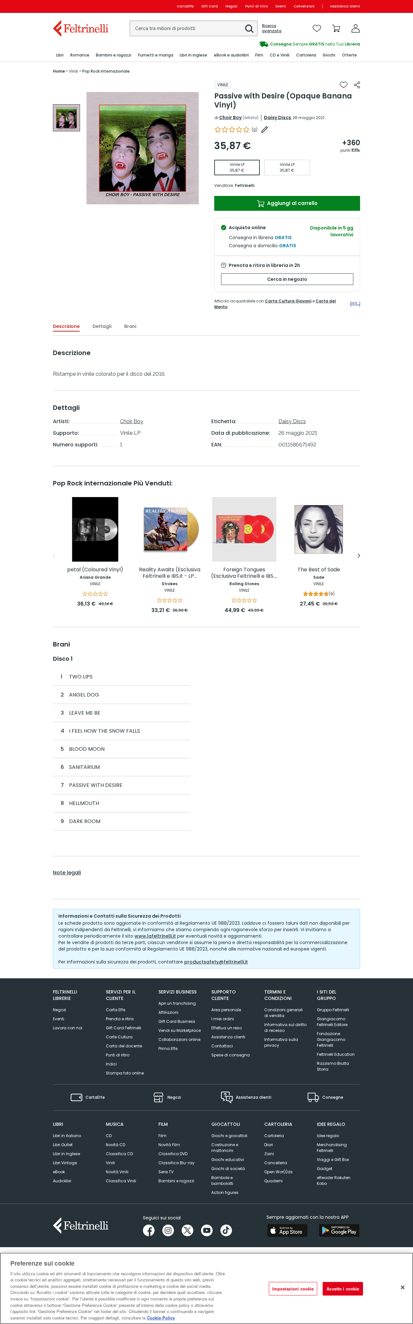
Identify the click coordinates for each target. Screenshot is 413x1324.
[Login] (355, 28)
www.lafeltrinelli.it (155, 936)
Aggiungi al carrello (291, 203)
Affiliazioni (168, 1012)
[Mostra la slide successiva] (359, 555)
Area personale (226, 1010)
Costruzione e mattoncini (224, 1147)
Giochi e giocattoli (229, 1135)
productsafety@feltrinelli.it (216, 962)
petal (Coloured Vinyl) (95, 569)
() (254, 129)
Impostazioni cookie (293, 1289)
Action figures (224, 1192)
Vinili (110, 1163)
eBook (59, 1172)
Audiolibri (62, 1181)
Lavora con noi (67, 1028)
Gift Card (209, 6)
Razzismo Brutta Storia (333, 1066)
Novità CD (115, 1144)
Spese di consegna (230, 1055)
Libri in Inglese (66, 1153)
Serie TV (166, 1172)
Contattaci (222, 1046)
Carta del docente (124, 1046)
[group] (283, 44)
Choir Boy (230, 117)
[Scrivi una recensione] (264, 129)
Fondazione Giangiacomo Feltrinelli (331, 1039)
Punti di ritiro (256, 6)
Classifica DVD (172, 1153)
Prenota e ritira (120, 1019)
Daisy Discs (277, 117)
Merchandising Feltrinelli (332, 1147)
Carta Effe (115, 1010)
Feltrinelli (244, 185)
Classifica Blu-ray (176, 1163)
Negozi (231, 6)
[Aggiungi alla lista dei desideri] (344, 85)
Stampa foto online (125, 1073)
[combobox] (193, 28)
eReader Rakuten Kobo (333, 1180)
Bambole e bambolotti (222, 1180)
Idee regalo (328, 1135)
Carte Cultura (119, 1037)
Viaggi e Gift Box (333, 1159)
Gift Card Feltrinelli (123, 1028)
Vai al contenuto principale (80, 6)
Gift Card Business (176, 1021)
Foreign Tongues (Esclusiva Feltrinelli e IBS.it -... (244, 573)
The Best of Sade (318, 569)
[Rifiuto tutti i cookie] (403, 1287)
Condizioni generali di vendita (283, 1012)
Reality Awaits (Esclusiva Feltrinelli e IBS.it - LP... (169, 573)
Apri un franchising (177, 1003)
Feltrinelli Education (336, 1054)
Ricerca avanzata (271, 28)
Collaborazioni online (179, 1039)
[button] (249, 29)
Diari (268, 1144)
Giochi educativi (227, 1159)
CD (109, 1135)
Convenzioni (304, 6)
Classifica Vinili (121, 1181)
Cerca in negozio (287, 279)
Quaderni (273, 1181)
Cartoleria (274, 1135)
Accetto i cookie (343, 1289)
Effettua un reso (226, 1028)
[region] (206, 1288)
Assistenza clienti (345, 6)
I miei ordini (222, 1019)
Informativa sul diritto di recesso (285, 1027)
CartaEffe (185, 6)
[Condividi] (357, 85)
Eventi (281, 6)
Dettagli (102, 326)
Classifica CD (119, 1153)
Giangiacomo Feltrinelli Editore (332, 1021)
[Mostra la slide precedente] (54, 555)
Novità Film (169, 1144)
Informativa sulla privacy (281, 1042)
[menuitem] (59, 55)
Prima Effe (167, 1048)
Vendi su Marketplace (179, 1030)
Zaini (269, 1153)
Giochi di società (228, 1168)
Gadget (324, 1168)
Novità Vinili (117, 1172)
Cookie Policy (161, 1317)
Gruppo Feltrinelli (333, 1010)
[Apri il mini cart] (336, 28)
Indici (111, 1064)
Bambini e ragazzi (176, 1181)
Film (162, 1135)
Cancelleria (275, 1163)
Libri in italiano (67, 1135)
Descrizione (66, 326)
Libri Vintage (65, 1163)
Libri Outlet (63, 1144)
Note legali (67, 872)
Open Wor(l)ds (278, 1172)
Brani (130, 326)
